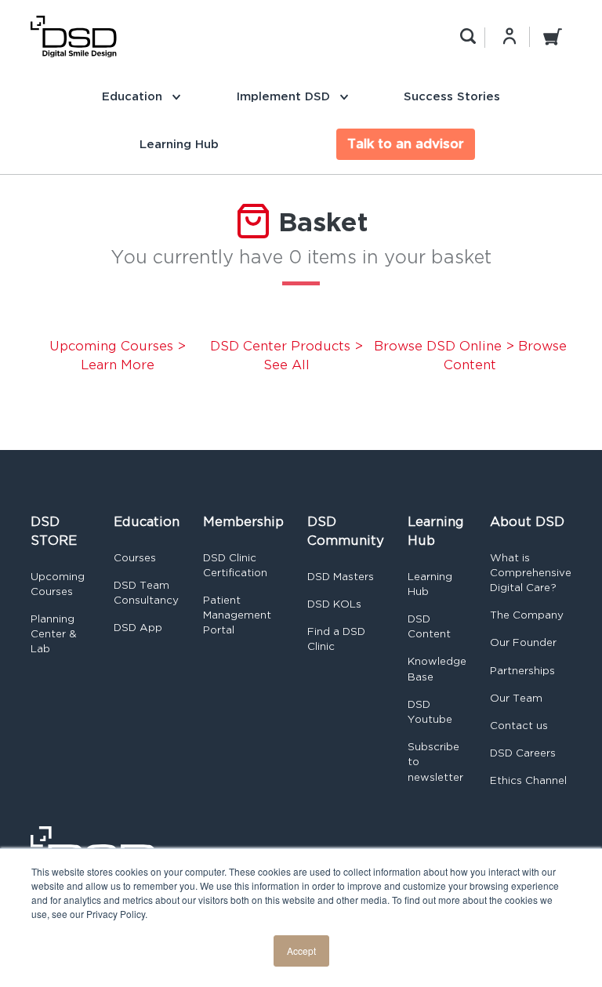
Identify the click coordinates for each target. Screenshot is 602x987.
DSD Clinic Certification (235, 565)
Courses (135, 558)
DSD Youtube (430, 712)
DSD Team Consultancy (146, 592)
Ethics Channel (528, 780)
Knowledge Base (437, 668)
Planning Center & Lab (54, 634)
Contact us (519, 725)
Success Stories (452, 96)
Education (134, 96)
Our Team (516, 698)
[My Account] (509, 36)
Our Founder (523, 642)
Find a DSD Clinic (336, 639)
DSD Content (429, 626)
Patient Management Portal (237, 615)
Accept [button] (301, 950)
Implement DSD (285, 96)
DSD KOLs (334, 604)
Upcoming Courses (58, 584)
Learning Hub (179, 144)
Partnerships (522, 671)
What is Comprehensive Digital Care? (530, 572)
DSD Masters (340, 576)
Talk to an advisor (405, 143)
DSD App (138, 627)
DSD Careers (523, 753)
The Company (527, 615)
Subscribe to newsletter (435, 761)
